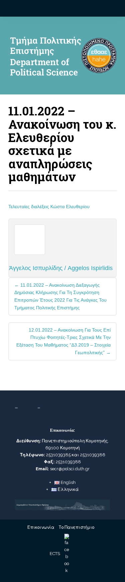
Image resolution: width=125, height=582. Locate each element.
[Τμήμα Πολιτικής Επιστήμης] (62, 58)
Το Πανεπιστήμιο (76, 527)
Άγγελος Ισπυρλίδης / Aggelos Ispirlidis (61, 268)
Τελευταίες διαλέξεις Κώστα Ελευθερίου (49, 206)
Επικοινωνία (40, 527)
